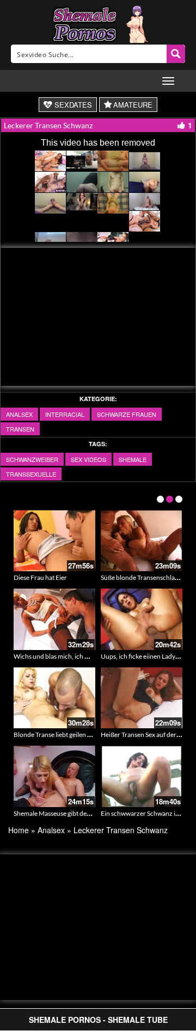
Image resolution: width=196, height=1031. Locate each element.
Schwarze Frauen (126, 414)
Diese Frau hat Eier (40, 577)
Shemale (132, 459)
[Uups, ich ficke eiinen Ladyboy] (141, 619)
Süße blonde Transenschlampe (144, 577)
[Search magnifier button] (176, 54)
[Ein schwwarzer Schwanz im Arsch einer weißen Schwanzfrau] (141, 776)
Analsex (19, 414)
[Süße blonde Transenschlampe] (141, 541)
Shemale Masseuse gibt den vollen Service (72, 813)
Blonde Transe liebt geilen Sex (55, 734)
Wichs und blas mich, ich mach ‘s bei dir (69, 656)
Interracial (64, 414)
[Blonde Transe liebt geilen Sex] (54, 698)
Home (18, 829)
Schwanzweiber (32, 459)
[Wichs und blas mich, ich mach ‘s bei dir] (54, 619)
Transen (20, 428)
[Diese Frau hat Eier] (54, 541)
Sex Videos (88, 459)
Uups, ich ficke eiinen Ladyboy (143, 656)
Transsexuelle (31, 474)
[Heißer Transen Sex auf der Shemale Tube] (141, 698)
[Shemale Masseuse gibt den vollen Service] (54, 776)
